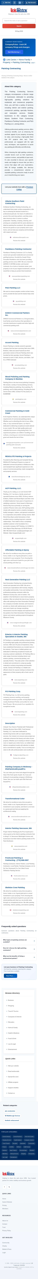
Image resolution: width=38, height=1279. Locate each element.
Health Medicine (18, 1140)
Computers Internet (29, 1140)
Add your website (13, 1066)
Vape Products (13, 1150)
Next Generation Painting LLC (17, 580)
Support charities (13, 1087)
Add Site (7, 2)
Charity (4, 1246)
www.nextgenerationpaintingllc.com (21, 622)
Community (5, 1242)
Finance (4, 1146)
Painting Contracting (21, 62)
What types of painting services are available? (15, 941)
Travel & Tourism (13, 1011)
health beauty (27, 1146)
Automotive (22, 1143)
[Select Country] (4, 60)
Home (4, 1198)
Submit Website (7, 1202)
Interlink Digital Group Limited (11, 1267)
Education (11, 1022)
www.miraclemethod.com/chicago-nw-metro (20, 568)
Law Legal (5, 1157)
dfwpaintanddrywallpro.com (20, 787)
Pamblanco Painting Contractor (18, 249)
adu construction (10, 1111)
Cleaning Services (7, 1140)
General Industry (7, 1136)
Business (11, 1000)
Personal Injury (23, 1150)
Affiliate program (13, 1082)
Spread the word (13, 1076)
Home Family (24, 60)
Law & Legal (12, 1044)
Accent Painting (12, 343)
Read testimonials (13, 1071)
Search (19, 26)
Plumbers (32, 1150)
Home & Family (13, 1027)
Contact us (11, 1093)
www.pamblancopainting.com (21, 276)
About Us (5, 1220)
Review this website (19, 240)
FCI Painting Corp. (13, 691)
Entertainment (12, 1049)
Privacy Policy (6, 1230)
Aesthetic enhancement (12, 1120)
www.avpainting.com (21, 680)
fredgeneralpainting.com (20, 755)
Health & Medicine (13, 1033)
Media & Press (6, 1249)
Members (5, 1208)
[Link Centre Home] (19, 10)
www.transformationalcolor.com (20, 816)
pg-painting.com (21, 301)
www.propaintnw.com (20, 846)
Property (6, 62)
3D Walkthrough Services (12, 1115)
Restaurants (31, 1153)
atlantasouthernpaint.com (21, 237)
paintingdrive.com (20, 399)
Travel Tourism (6, 1143)
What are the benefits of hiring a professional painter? (14, 957)
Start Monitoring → (14, 52)
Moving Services (14, 1153)
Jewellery (11, 1146)
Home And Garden (29, 1136)
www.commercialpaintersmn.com (21, 331)
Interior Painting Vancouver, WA (18, 828)
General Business (17, 1136)
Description (10, 723)
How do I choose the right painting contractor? (14, 949)
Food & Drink (12, 1038)
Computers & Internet (14, 1016)
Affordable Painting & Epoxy (17, 550)
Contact (4, 1224)
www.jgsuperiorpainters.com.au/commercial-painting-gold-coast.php (19, 443)
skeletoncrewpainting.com (21, 910)
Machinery (5, 1153)
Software (19, 1146)
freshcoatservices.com (21, 876)
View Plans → (10, 976)
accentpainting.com (21, 365)
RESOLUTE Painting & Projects (18, 456)
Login (4, 1252)
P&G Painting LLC (12, 288)
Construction (31, 1143)
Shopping (11, 1005)
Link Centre (11, 60)
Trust (3, 1227)
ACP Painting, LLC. (13, 488)
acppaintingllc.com (21, 538)
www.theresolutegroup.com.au (20, 476)
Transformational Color (15, 799)
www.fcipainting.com (21, 711)
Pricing (4, 1205)
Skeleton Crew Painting (15, 887)
